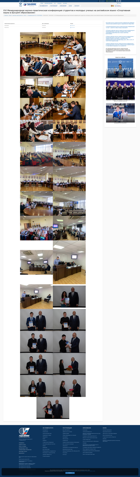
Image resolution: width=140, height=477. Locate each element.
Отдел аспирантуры (86, 439)
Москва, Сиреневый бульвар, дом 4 (25, 439)
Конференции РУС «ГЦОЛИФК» (35, 15)
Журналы (104, 438)
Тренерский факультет (87, 431)
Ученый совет (45, 431)
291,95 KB (73, 25)
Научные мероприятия (17, 15)
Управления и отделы (47, 435)
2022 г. (25, 15)
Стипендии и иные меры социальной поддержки (92, 447)
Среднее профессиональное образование (71, 442)
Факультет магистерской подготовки (90, 437)
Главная (6, 15)
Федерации (45, 447)
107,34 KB (73, 27)
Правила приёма (66, 433)
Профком (44, 440)
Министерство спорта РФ (24, 459)
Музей (44, 438)
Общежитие (65, 445)
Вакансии (21, 453)
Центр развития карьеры (87, 452)
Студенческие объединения (48, 442)
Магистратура (65, 438)
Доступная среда (46, 449)
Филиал (44, 445)
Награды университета (47, 454)
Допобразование (48, 3)
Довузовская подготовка (67, 449)
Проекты (59, 3)
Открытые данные (46, 456)
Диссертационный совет (107, 435)
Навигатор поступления (67, 431)
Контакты (65, 454)
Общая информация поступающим (69, 435)
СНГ (55, 3)
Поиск (120, 3)
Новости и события (120, 57)
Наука (10, 15)
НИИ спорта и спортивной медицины (110, 433)
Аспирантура (65, 440)
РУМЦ (42, 3)
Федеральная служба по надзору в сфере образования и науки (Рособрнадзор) (27, 464)
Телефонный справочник (25, 449)
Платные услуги (66, 3)
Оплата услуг (22, 444)
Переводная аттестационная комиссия (70, 447)
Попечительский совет (47, 433)
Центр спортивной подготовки (89, 454)
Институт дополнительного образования (90, 441)
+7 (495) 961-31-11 (22, 440)
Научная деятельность (107, 431)
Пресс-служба (22, 446)
